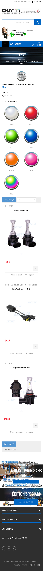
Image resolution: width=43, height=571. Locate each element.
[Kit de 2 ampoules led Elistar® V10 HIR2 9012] (21, 233)
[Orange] (11, 159)
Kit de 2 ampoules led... (21, 210)
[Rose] (31, 159)
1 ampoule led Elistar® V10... (21, 367)
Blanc (12, 124)
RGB (11, 194)
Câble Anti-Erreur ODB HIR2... (21, 289)
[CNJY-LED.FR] (21, 11)
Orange (11, 171)
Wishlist (32, 44)
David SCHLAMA (19, 561)
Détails (4, 87)
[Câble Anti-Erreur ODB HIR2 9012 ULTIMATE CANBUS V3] (21, 312)
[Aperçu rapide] (35, 268)
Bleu (31, 147)
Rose (31, 171)
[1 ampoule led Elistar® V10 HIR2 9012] (21, 391)
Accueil (21, 59)
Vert (11, 147)
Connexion (37, 2)
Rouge (31, 124)
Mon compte (7, 528)
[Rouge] (31, 113)
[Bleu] (31, 136)
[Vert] (11, 136)
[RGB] (11, 182)
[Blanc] (11, 113)
